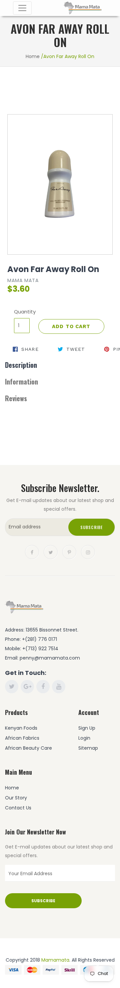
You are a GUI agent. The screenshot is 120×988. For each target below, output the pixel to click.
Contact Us (18, 807)
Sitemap (88, 748)
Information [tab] (21, 382)
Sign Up (86, 728)
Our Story (16, 797)
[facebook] (32, 551)
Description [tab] (21, 365)
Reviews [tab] (16, 398)
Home (33, 56)
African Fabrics (22, 738)
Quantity (22, 311)
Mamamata (55, 960)
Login (84, 738)
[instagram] (88, 551)
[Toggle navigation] (22, 8)
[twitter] (51, 551)
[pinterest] (69, 551)
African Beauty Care (28, 748)
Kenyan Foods (21, 728)
